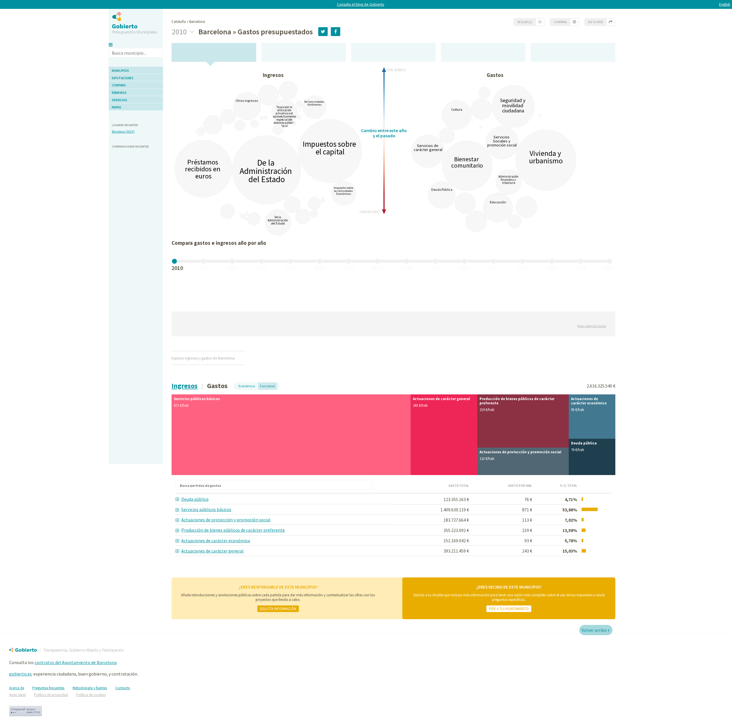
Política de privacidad (51, 694)
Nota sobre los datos (591, 326)
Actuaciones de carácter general (212, 551)
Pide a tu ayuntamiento (509, 608)
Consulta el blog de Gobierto (360, 4)
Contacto (122, 688)
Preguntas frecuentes (48, 688)
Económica (246, 386)
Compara (119, 85)
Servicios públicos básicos (206, 509)
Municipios (120, 71)
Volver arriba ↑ (596, 630)
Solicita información (278, 608)
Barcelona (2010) (123, 132)
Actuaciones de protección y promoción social (225, 520)
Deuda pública (194, 499)
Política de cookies (91, 694)
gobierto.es (20, 674)
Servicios (119, 100)
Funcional (267, 386)
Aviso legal (17, 694)
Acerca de (16, 688)
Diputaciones (123, 78)
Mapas (116, 107)
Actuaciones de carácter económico (215, 540)
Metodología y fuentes (90, 688)
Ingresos (185, 385)
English (724, 4)
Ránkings (119, 93)
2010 (180, 31)
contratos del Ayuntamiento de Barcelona (76, 662)
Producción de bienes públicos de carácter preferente (233, 530)
